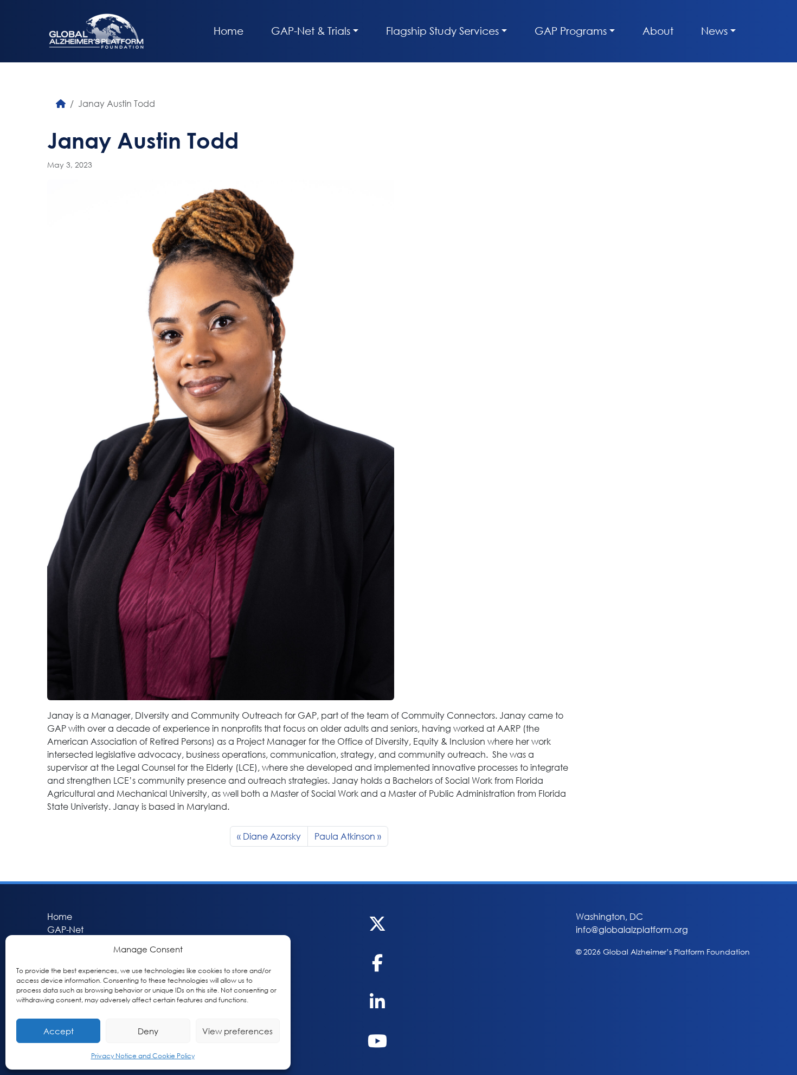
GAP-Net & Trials (310, 30)
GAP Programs (571, 30)
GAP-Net (65, 929)
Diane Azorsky (272, 836)
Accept (58, 1031)
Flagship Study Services (442, 30)
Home (228, 30)
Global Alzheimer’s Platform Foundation (96, 31)
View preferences (237, 1031)
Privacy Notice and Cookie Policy (143, 1055)
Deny (148, 1031)
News (714, 30)
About (657, 30)
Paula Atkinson (344, 836)
